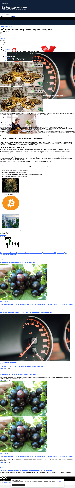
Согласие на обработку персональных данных (15, 9)
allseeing (2, 38)
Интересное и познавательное (13, 37)
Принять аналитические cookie (18, 485)
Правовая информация (8, 8)
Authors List (5, 3)
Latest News (5, 6)
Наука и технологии (10, 56)
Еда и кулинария (9, 50)
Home (3, 4)
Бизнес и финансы (10, 30)
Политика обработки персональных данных (14, 7)
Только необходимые (30, 485)
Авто (6, 44)
